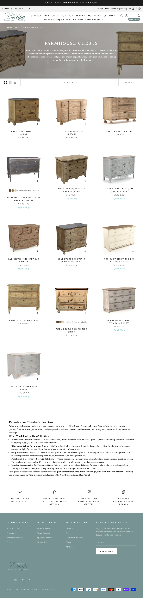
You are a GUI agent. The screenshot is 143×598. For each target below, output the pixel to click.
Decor (80, 15)
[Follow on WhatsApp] (139, 8)
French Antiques (54, 19)
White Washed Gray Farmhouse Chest (119, 321)
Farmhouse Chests (32, 27)
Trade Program (44, 532)
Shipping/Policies (15, 537)
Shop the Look (94, 19)
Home (9, 27)
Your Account (13, 528)
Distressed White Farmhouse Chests (29, 445)
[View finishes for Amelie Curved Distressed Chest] (71, 322)
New (80, 19)
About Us (70, 528)
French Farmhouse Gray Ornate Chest (119, 190)
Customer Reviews (74, 537)
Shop (17, 27)
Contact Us (12, 532)
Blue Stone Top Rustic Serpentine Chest (71, 260)
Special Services (44, 537)
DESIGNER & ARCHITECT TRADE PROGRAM (123, 501)
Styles (35, 15)
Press (123, 8)
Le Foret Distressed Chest (24, 320)
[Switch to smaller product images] (10, 82)
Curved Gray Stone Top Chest (24, 132)
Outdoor (93, 15)
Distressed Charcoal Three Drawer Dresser (23, 198)
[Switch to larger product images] (5, 82)
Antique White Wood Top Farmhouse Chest (119, 260)
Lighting (66, 15)
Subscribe (106, 551)
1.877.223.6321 (16, 8)
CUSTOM (108, 15)
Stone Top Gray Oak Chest (119, 131)
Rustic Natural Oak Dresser (71, 132)
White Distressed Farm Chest (24, 387)
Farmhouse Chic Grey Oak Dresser (23, 260)
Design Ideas (103, 8)
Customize (42, 542)
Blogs (68, 542)
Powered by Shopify (43, 590)
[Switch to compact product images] (15, 82)
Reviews (115, 8)
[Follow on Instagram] (133, 8)
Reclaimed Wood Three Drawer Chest (71, 190)
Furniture (50, 15)
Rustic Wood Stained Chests (25, 439)
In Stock (71, 19)
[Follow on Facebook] (130, 8)
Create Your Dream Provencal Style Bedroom (71, 3)
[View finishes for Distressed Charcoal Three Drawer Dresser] (24, 190)
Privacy (10, 542)
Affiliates (134, 19)
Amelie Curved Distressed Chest (71, 330)
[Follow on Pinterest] (136, 8)
